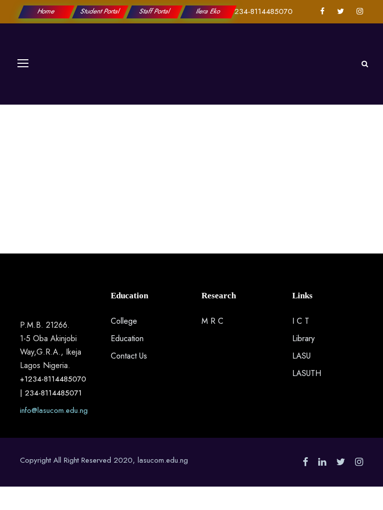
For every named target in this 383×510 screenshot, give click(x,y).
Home (46, 11)
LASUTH (306, 373)
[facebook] (322, 11)
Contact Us (129, 356)
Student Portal (100, 11)
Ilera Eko (208, 11)
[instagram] (360, 11)
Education (127, 338)
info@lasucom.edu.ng (54, 410)
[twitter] (340, 11)
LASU (301, 356)
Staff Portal (154, 11)
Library (303, 338)
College (124, 321)
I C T (300, 321)
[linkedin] (322, 462)
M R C (212, 321)
